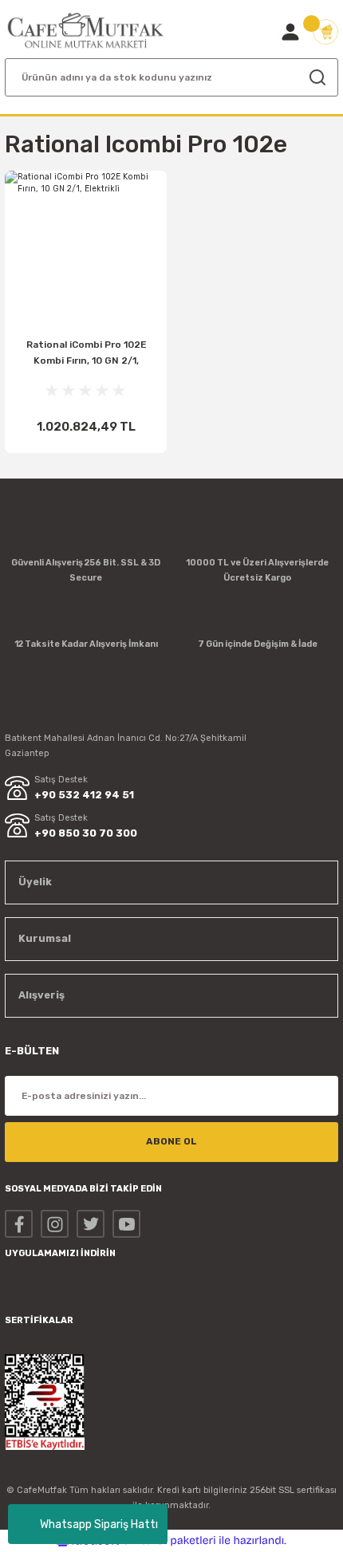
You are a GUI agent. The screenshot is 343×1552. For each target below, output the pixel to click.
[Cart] (325, 32)
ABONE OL (171, 1141)
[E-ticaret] (169, 1540)
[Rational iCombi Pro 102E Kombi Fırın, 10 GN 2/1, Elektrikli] (86, 252)
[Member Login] (290, 32)
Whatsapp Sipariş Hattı (99, 1524)
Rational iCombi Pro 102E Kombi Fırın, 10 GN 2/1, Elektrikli (86, 355)
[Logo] (86, 30)
